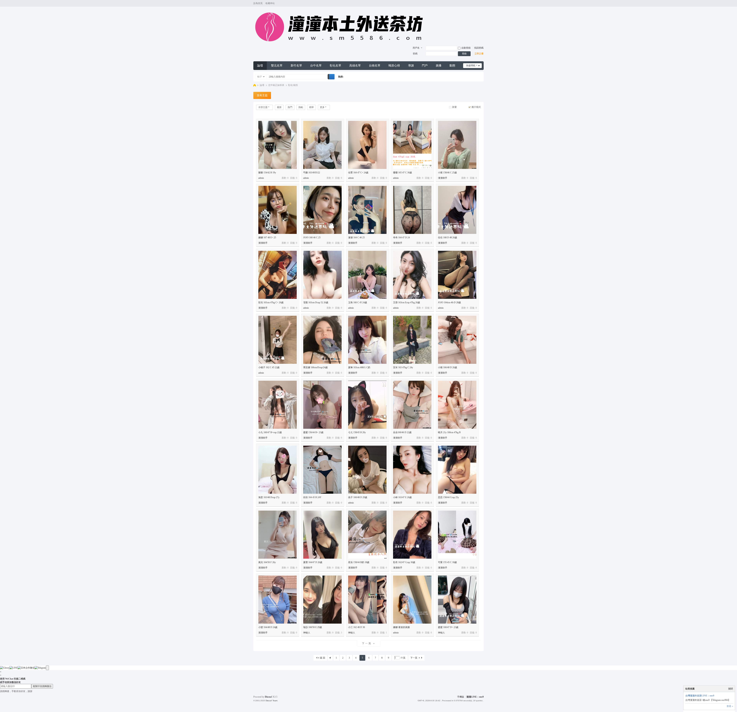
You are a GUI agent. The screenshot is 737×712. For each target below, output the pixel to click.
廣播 (438, 65)
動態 (452, 65)
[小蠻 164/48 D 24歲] (277, 600)
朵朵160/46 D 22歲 (402, 432)
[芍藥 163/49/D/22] (322, 145)
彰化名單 (335, 65)
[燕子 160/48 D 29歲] (367, 470)
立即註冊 (479, 53)
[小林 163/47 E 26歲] (412, 470)
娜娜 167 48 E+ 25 (267, 237)
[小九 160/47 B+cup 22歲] (277, 405)
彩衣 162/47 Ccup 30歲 (404, 562)
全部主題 (263, 107)
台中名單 (316, 65)
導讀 (411, 65)
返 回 (322, 657)
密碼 (415, 53)
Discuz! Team (271, 701)
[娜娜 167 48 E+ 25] (277, 210)
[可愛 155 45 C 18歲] (457, 535)
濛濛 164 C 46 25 (356, 237)
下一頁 (413, 657)
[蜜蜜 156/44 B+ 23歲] (322, 405)
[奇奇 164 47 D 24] (412, 210)
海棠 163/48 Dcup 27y (268, 497)
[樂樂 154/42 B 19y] (277, 145)
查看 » (730, 706)
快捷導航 (470, 65)
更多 (322, 107)
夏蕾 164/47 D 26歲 (312, 562)
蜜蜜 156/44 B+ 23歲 (313, 432)
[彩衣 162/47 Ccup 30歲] (412, 535)
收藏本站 (270, 3)
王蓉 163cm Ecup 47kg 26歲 (406, 302)
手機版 (460, 696)
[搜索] (332, 76)
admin (261, 178)
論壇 (260, 65)
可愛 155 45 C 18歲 (447, 562)
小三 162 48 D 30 (356, 627)
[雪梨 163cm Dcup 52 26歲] (322, 275)
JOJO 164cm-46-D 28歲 (449, 302)
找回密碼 (478, 48)
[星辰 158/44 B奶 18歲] (367, 535)
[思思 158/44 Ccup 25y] (457, 470)
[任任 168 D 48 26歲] (457, 210)
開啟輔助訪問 (478, 3)
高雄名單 (355, 65)
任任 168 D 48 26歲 (447, 237)
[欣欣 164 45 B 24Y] (322, 470)
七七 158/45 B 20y (357, 432)
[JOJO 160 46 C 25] (322, 210)
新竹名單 (296, 65)
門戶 (425, 65)
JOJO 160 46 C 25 (312, 237)
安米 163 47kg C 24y (403, 367)
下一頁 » (368, 643)
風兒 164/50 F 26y (267, 562)
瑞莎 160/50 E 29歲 (312, 627)
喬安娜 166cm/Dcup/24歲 (315, 367)
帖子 (259, 76)
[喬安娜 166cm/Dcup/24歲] (322, 340)
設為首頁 (258, 3)
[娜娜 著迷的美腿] (412, 600)
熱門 (290, 107)
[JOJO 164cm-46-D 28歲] (457, 275)
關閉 (730, 688)
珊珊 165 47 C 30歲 (402, 172)
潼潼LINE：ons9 (475, 696)
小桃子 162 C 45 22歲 (268, 367)
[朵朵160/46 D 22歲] (412, 405)
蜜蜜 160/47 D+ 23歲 (448, 627)
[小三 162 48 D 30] (367, 600)
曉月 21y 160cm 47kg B (449, 432)
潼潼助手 (442, 178)
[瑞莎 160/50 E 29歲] (322, 600)
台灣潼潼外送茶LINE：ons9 (699, 695)
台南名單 (374, 65)
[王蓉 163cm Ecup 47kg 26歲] (412, 275)
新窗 (454, 107)
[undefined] (47, 667)
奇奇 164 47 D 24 (401, 237)
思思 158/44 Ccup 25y (448, 497)
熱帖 (300, 107)
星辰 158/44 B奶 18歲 (358, 562)
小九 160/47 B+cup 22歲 (270, 432)
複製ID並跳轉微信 (42, 686)
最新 (279, 107)
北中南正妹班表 (276, 85)
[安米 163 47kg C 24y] (412, 340)
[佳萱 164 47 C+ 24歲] (367, 145)
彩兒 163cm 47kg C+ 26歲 (270, 302)
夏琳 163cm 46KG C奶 (359, 367)
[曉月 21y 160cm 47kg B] (457, 405)
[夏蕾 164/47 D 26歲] (322, 535)
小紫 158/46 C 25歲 (447, 172)
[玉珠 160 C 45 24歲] (367, 275)
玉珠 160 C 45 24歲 (357, 302)
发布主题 (262, 95)
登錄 (464, 53)
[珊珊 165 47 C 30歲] (412, 145)
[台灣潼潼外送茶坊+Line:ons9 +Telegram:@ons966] (341, 43)
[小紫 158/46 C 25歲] (457, 145)
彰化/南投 (293, 85)
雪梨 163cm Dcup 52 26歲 (315, 302)
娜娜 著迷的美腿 (401, 627)
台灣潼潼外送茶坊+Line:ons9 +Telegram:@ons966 (254, 85)
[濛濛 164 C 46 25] (367, 210)
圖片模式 (476, 107)
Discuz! (268, 696)
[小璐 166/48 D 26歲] (457, 340)
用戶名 (416, 48)
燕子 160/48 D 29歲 (357, 497)
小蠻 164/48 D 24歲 (267, 627)
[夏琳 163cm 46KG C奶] (367, 340)
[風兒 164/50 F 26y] (277, 535)
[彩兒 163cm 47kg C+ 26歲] (277, 275)
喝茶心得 (394, 65)
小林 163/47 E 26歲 (402, 497)
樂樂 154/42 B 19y (267, 172)
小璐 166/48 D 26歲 (447, 367)
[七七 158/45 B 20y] (367, 405)
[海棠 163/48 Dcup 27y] (277, 470)
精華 (311, 107)
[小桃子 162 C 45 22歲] (277, 340)
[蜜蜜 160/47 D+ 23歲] (457, 600)
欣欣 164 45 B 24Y (312, 497)
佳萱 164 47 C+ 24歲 (358, 172)
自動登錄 (466, 48)
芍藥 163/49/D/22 (311, 172)
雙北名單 (277, 65)
